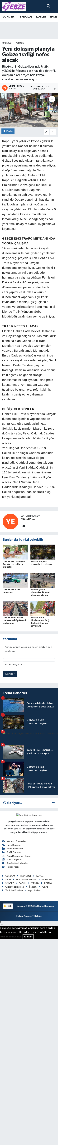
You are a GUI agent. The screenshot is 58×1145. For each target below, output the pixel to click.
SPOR (53, 16)
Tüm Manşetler (14, 859)
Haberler (7, 43)
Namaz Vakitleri (15, 848)
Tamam (28, 936)
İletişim (33, 887)
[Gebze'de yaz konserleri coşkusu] (42, 552)
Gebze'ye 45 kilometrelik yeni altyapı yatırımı (39, 592)
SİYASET (9, 883)
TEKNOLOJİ (25, 16)
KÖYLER (41, 16)
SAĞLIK (22, 883)
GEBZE (20, 43)
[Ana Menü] (53, 6)
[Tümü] (53, 803)
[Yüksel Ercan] (10, 521)
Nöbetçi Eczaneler (16, 841)
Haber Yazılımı (23, 916)
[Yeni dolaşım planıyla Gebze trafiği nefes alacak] (29, 110)
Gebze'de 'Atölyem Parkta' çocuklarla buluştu (14, 564)
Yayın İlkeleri (34, 890)
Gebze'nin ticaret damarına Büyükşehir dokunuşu (15, 620)
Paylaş (9, 131)
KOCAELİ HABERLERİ (26, 879)
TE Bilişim (37, 916)
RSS (9, 906)
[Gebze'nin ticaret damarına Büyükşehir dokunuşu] (15, 608)
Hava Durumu (13, 845)
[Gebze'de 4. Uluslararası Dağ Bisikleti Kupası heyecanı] (42, 608)
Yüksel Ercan (28, 519)
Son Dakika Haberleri (17, 863)
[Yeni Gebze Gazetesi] (14, 6)
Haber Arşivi (13, 867)
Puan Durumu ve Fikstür (19, 856)
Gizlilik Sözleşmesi (14, 887)
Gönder (10, 674)
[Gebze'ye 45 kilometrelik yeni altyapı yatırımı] (42, 580)
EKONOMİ (47, 879)
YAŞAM (35, 883)
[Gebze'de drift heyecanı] (15, 580)
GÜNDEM (8, 16)
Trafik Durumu (14, 852)
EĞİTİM (48, 883)
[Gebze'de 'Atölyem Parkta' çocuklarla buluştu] (15, 552)
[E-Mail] (23, 526)
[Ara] (48, 6)
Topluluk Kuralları (14, 890)
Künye (45, 887)
